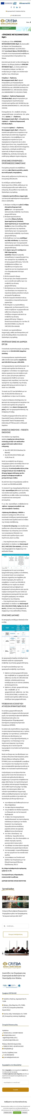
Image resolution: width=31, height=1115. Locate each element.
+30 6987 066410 (17, 1033)
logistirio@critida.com (9, 1037)
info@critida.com (9, 1035)
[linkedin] (17, 7)
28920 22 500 (8, 1046)
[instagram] (14, 7)
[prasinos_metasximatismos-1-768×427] (15, 554)
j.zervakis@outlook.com (11, 1057)
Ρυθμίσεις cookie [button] (7, 1112)
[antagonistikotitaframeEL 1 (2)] (15, 2)
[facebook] (11, 7)
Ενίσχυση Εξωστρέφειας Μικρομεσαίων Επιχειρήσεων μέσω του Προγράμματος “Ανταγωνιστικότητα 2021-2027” (14, 913)
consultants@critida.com (10, 1040)
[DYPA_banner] (11, 985)
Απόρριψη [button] (24, 1112)
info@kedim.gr (8, 1049)
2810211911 (7, 1033)
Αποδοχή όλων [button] (17, 1112)
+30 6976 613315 (18, 1046)
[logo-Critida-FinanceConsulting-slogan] (8, 20)
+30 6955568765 (9, 1055)
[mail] (19, 7)
